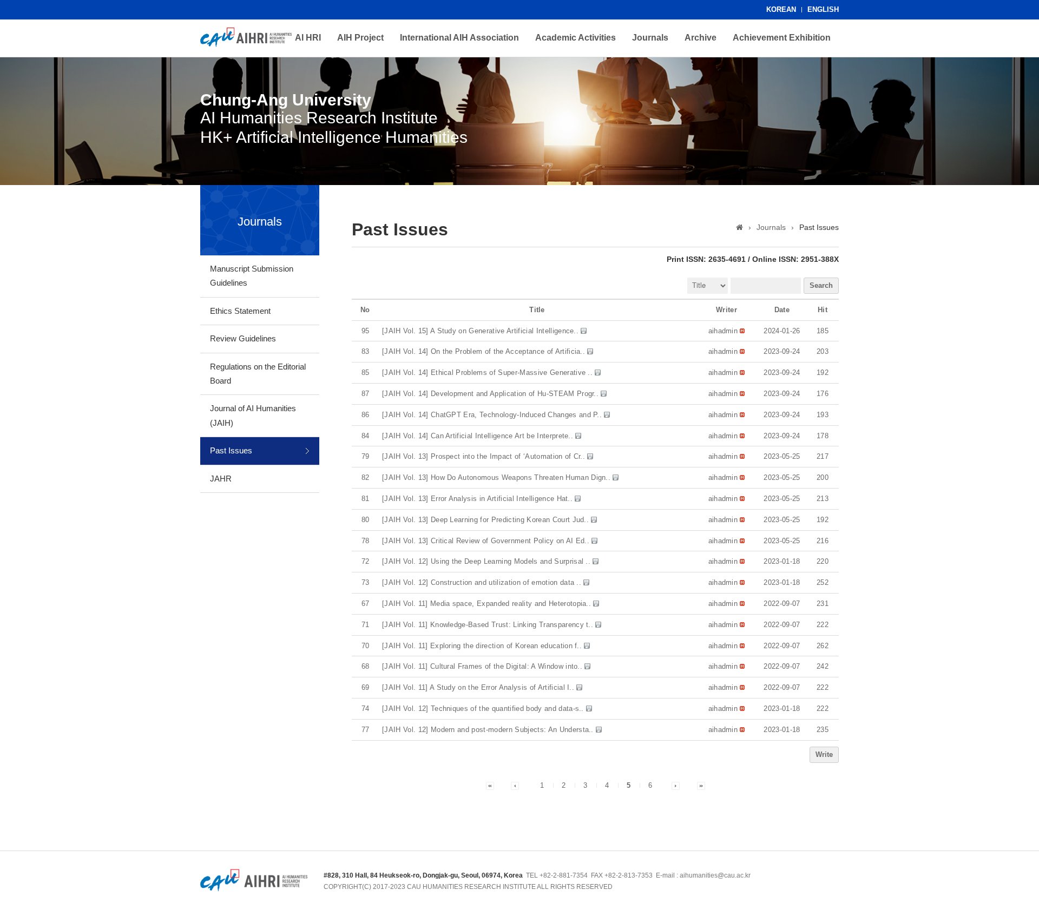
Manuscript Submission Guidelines (251, 275)
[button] (723, 331)
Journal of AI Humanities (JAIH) (253, 415)
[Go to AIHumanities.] (739, 227)
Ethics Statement (240, 310)
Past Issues (231, 450)
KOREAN (781, 9)
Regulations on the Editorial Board (258, 373)
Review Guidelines (243, 338)
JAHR (221, 478)
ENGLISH (823, 9)
